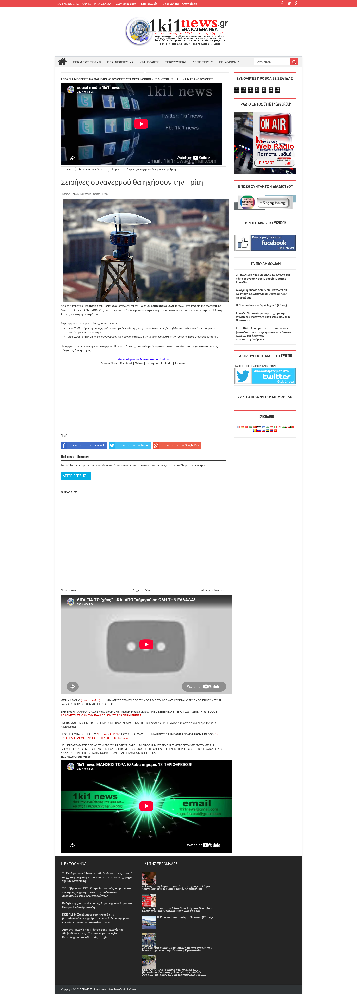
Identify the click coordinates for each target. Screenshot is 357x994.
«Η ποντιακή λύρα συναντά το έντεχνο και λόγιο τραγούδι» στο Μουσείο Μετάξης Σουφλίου (263, 278)
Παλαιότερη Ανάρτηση (213, 590)
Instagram (152, 363)
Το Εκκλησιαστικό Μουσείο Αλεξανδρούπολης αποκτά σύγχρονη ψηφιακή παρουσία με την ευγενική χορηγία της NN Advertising (97, 877)
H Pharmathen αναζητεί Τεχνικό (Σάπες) (261, 305)
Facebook (126, 363)
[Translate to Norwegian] (288, 426)
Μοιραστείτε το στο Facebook (87, 445)
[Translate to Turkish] (246, 426)
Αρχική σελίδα (141, 590)
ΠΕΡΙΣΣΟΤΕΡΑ (175, 62)
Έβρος (105, 194)
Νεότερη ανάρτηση (72, 590)
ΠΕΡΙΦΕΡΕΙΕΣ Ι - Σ (120, 62)
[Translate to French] (238, 426)
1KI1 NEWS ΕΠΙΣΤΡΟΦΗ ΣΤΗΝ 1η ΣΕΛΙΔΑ (84, 3)
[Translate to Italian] (275, 426)
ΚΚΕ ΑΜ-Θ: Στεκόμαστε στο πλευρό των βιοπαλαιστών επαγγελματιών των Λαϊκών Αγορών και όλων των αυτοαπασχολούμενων (95, 918)
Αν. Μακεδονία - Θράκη (88, 194)
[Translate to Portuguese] (292, 426)
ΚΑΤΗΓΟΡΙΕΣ (149, 62)
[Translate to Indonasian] (271, 426)
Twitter (139, 363)
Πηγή (64, 435)
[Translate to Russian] (259, 430)
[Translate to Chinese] (255, 426)
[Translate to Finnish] (263, 426)
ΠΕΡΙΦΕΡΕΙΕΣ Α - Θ (87, 62)
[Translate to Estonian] (259, 426)
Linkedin (166, 363)
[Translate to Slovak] (263, 430)
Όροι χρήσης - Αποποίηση (179, 3)
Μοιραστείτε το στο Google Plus (180, 445)
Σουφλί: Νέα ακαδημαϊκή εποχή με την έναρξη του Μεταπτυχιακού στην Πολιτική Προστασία (263, 317)
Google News (109, 363)
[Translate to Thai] (271, 430)
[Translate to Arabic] (250, 426)
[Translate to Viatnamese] (275, 430)
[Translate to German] (242, 426)
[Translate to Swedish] (267, 430)
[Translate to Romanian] (255, 430)
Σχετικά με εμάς (126, 3)
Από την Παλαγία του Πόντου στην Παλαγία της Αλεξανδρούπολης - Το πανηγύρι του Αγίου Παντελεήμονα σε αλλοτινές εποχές (93, 933)
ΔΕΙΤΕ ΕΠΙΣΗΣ (202, 62)
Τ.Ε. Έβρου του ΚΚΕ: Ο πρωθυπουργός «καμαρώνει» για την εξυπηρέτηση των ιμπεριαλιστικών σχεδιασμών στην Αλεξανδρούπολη (96, 892)
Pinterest (180, 363)
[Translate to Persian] (284, 426)
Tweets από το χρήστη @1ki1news (255, 365)
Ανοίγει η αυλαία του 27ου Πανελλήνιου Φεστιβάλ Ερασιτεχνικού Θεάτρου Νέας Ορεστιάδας (261, 293)
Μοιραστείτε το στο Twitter (133, 445)
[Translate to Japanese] (279, 426)
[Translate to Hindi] (267, 426)
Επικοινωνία (149, 3)
